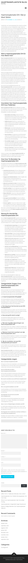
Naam (3, 450)
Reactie (3, 433)
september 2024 (5, 539)
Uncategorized (4, 547)
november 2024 (4, 534)
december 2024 (4, 532)
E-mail (3, 456)
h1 (21, 19)
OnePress (7, 559)
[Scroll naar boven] (14, 554)
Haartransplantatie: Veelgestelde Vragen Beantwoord (13, 504)
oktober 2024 (4, 537)
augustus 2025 (4, 528)
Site (2, 462)
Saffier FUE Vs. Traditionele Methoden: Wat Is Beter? (13, 493)
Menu (25, 8)
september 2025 (5, 525)
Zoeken (2, 482)
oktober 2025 (4, 523)
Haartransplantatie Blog (14, 2)
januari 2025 (4, 530)
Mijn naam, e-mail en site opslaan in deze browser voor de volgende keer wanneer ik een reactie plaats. (14, 471)
